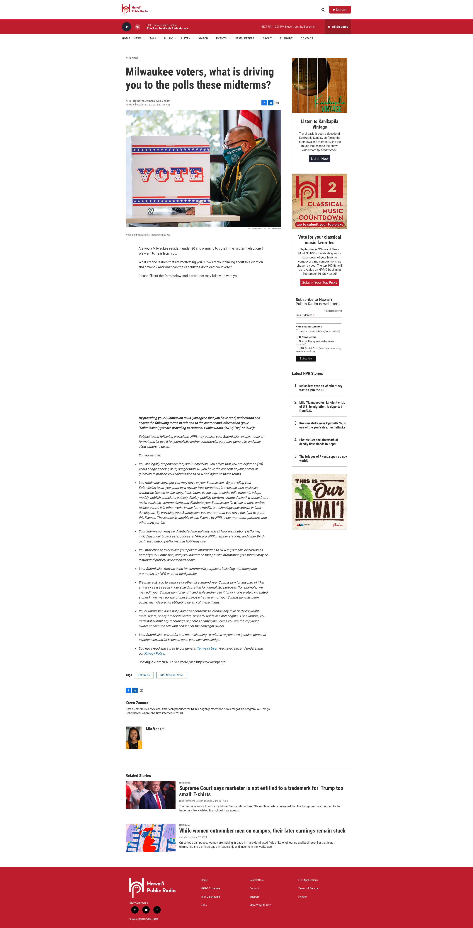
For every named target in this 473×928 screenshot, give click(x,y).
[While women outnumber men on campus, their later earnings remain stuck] (151, 838)
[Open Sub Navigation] (144, 38)
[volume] (138, 27)
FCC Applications (308, 880)
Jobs (204, 905)
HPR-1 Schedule (210, 888)
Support (254, 896)
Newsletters (257, 880)
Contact (254, 888)
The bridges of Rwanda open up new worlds (323, 459)
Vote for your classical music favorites (319, 239)
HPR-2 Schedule (210, 896)
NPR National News (171, 675)
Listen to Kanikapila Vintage (319, 124)
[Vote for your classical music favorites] (319, 201)
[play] (127, 27)
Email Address (305, 315)
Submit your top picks (319, 282)
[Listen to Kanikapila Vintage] (319, 85)
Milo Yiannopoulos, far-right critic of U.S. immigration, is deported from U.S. (322, 407)
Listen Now (320, 158)
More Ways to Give (260, 905)
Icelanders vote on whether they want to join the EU (320, 388)
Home (126, 38)
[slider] (143, 27)
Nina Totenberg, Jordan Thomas (195, 800)
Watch (203, 38)
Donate (341, 10)
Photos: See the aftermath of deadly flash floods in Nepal (318, 442)
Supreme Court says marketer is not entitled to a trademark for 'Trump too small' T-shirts (261, 791)
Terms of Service (308, 888)
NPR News (132, 58)
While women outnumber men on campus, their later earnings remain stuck (262, 830)
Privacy (302, 896)
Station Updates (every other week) (319, 330)
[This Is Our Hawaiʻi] (319, 501)
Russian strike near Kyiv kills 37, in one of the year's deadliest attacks (322, 425)
